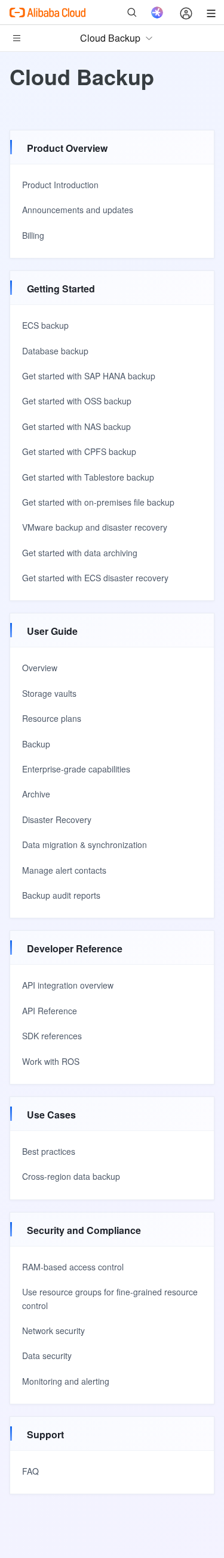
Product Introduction (60, 185)
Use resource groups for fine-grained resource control (110, 1298)
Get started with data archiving (79, 553)
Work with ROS (50, 1061)
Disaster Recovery (56, 819)
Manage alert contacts (64, 870)
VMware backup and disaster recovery (94, 527)
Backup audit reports (61, 895)
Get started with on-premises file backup (98, 502)
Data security (47, 1355)
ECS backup (45, 325)
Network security (53, 1330)
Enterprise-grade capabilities (76, 769)
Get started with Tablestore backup (88, 477)
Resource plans (51, 718)
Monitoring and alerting (65, 1381)
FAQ (30, 1471)
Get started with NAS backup (76, 426)
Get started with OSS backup (76, 401)
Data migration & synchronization (84, 844)
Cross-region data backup (71, 1176)
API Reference (49, 1011)
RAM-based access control (73, 1267)
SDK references (52, 1036)
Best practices (48, 1151)
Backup (36, 744)
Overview (39, 668)
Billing (33, 235)
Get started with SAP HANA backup (88, 376)
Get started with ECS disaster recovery (95, 578)
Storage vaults (49, 693)
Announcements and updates (77, 210)
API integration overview (67, 985)
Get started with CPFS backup (79, 451)
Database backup (55, 351)
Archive (36, 794)
